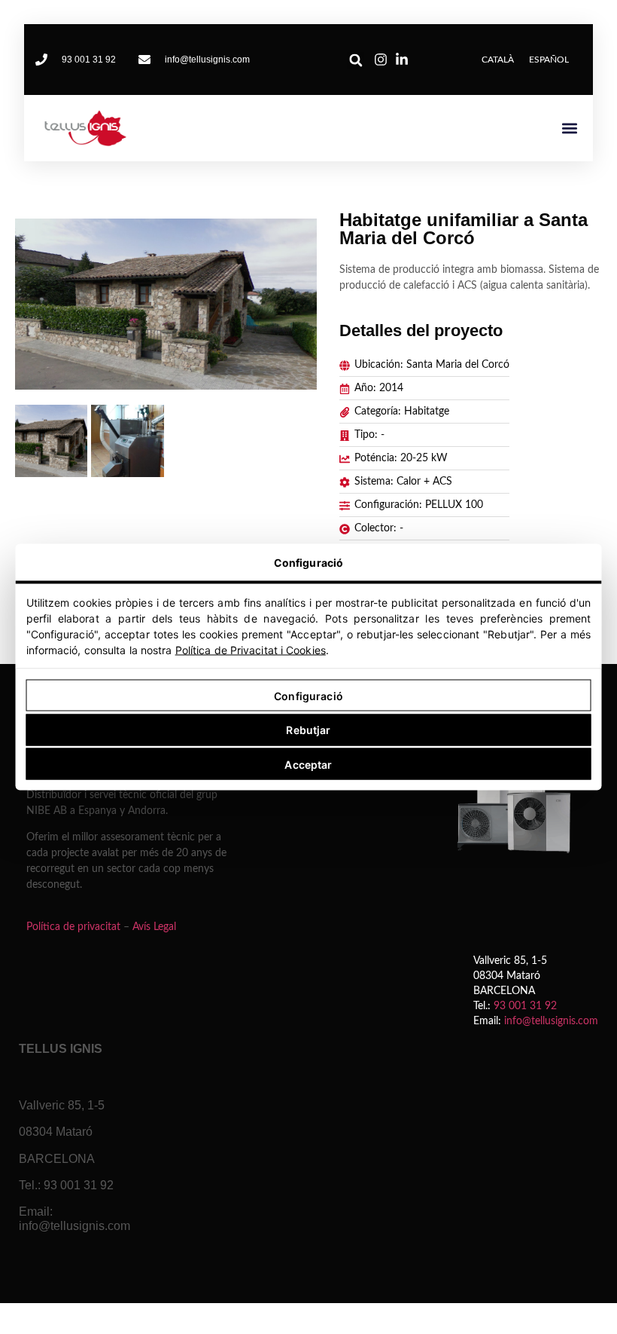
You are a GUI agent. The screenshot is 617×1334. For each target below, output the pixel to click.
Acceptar (308, 763)
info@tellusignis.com (551, 1021)
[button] (355, 60)
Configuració (308, 695)
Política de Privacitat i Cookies (250, 650)
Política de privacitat (73, 927)
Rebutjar (308, 730)
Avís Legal (154, 927)
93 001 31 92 (525, 1006)
